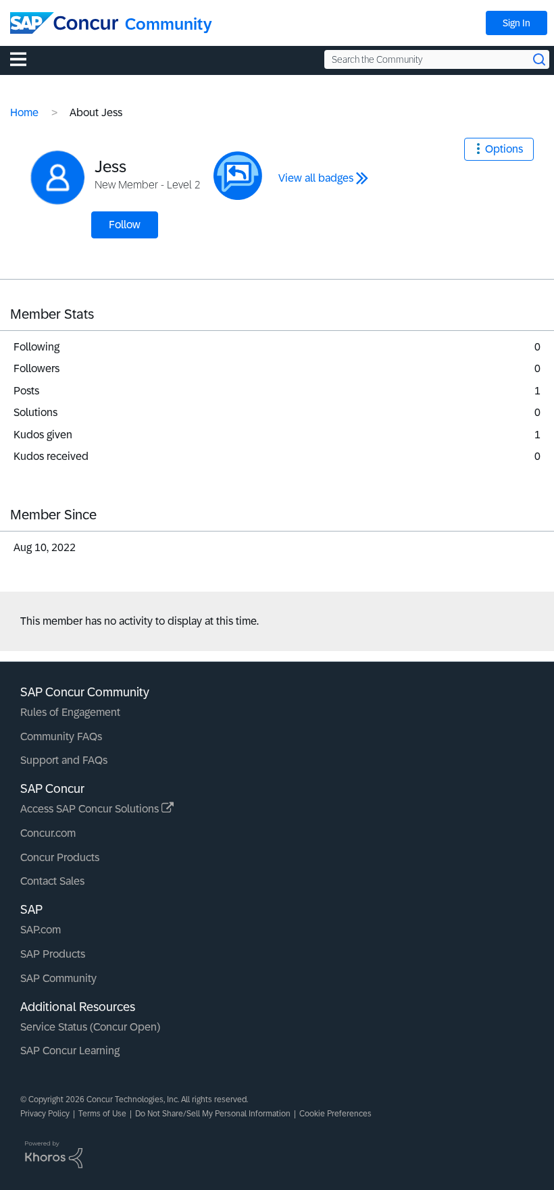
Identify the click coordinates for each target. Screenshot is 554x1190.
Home (24, 112)
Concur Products (59, 857)
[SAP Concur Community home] (64, 23)
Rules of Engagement (70, 712)
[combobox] (436, 59)
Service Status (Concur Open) (90, 1027)
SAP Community (58, 978)
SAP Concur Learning (70, 1050)
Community (168, 24)
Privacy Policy (45, 1113)
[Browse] (25, 58)
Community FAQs (61, 736)
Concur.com (48, 833)
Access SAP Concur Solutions (90, 808)
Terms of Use (102, 1113)
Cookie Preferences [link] (335, 1113)
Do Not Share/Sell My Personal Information (213, 1113)
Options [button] (504, 149)
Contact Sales (52, 881)
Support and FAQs (63, 760)
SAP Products (52, 954)
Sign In (516, 23)
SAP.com (40, 929)
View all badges (315, 178)
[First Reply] (237, 175)
